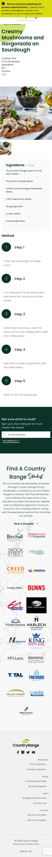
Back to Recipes (12, 24)
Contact (44, 810)
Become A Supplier (37, 820)
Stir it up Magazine (37, 786)
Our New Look (39, 803)
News (45, 793)
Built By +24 (26, 851)
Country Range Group (35, 781)
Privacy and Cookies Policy (26, 844)
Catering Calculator (36, 769)
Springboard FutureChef (34, 798)
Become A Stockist (37, 814)
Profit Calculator (38, 764)
